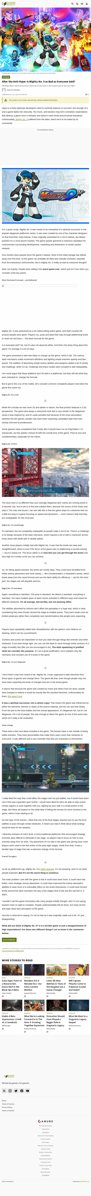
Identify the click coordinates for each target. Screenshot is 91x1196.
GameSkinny (45, 1155)
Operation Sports (45, 1159)
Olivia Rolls (50, 993)
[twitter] (15, 1090)
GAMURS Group (84, 1181)
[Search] (72, 3)
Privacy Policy (7, 1107)
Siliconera (45, 1142)
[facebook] (21, 1090)
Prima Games (45, 1139)
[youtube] (27, 1090)
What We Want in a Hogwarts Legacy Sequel (78, 1019)
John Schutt (6, 993)
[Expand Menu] (82, 3)
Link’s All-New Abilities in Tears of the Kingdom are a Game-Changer (56, 985)
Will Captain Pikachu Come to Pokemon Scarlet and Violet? (77, 985)
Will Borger (6, 1026)
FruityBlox (45, 1169)
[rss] (4, 1090)
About (4, 1101)
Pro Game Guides (45, 1126)
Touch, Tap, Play (45, 1165)
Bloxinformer (45, 1172)
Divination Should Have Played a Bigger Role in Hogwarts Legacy (55, 1021)
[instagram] (10, 1090)
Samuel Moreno (30, 993)
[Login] (86, 3)
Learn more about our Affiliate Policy (13, 950)
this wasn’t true (15, 696)
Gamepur (45, 1132)
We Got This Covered (45, 1146)
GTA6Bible (45, 1175)
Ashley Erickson (30, 1029)
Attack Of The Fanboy (45, 1136)
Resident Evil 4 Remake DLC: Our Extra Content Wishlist (33, 985)
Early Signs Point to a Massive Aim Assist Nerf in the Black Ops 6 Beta (12, 985)
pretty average (47, 869)
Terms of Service (8, 1104)
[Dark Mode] (77, 3)
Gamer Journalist (45, 1152)
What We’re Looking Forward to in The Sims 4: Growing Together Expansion (34, 1021)
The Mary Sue (45, 1162)
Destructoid (45, 1149)
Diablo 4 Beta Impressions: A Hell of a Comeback (11, 1019)
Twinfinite (45, 1129)
